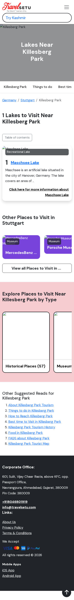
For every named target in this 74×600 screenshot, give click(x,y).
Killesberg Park (15, 87)
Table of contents (17, 137)
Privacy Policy (12, 527)
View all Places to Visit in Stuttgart (42, 268)
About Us (9, 522)
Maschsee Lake (25, 162)
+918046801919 (15, 502)
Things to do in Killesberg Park (31, 410)
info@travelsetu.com (19, 507)
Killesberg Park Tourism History (31, 427)
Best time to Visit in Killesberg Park (34, 422)
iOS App (8, 570)
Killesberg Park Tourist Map (28, 443)
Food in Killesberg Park (25, 433)
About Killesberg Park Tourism (31, 405)
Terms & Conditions (17, 533)
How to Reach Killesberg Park (30, 416)
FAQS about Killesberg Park (28, 438)
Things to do (42, 87)
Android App (11, 576)
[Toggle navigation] (66, 7)
